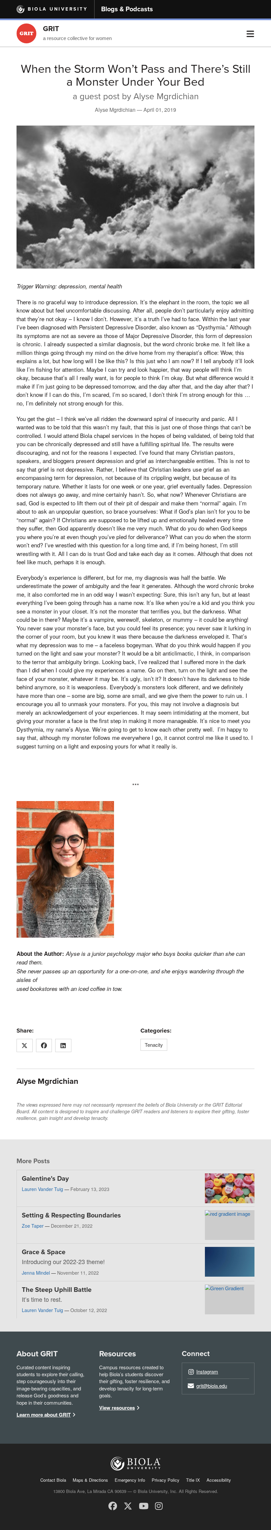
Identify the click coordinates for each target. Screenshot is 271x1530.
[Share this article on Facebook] (44, 1045)
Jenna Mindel (36, 1272)
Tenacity (154, 1044)
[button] (250, 33)
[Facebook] (112, 1505)
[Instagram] (159, 1505)
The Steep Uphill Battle (57, 1290)
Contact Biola (53, 1480)
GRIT (51, 28)
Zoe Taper (33, 1225)
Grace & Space (43, 1252)
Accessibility (219, 1480)
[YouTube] (143, 1505)
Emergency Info (130, 1480)
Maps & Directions (90, 1480)
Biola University (58, 9)
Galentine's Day (45, 1179)
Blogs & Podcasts (127, 9)
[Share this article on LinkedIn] (63, 1045)
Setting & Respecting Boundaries (71, 1215)
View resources (117, 1407)
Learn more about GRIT (44, 1414)
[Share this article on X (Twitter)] (25, 1045)
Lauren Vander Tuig (42, 1189)
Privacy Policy (165, 1480)
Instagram (207, 1371)
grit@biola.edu (211, 1385)
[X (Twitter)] (128, 1505)
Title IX (193, 1480)
